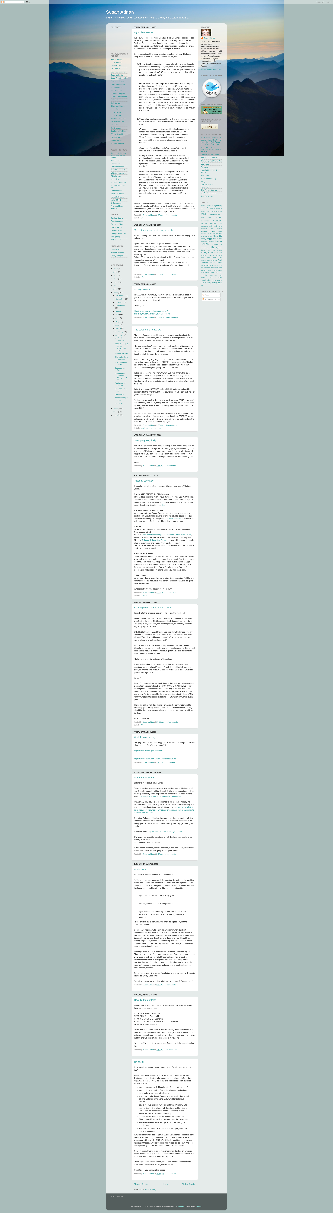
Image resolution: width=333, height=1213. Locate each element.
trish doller (218, 275)
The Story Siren (117, 224)
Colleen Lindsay (117, 167)
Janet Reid (115, 179)
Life (142, 218)
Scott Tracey (116, 128)
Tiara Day (214, 273)
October (119, 302)
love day (144, 595)
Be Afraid (204, 167)
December (120, 295)
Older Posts (188, 1184)
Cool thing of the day (145, 737)
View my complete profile (211, 69)
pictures (212, 263)
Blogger (199, 1206)
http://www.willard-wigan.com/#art (148, 751)
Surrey (220, 270)
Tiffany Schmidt (117, 134)
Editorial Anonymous (119, 173)
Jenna (205, 244)
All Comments (210, 299)
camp (202, 211)
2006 (115, 415)
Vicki (209, 280)
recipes (214, 265)
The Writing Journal (209, 190)
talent (202, 272)
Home (165, 1184)
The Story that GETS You (211, 161)
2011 (115, 286)
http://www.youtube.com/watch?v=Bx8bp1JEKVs (155, 759)
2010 (115, 289)
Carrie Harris (116, 66)
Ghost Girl (217, 236)
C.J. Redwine (116, 62)
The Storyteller (207, 196)
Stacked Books (117, 218)
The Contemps (117, 221)
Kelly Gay (114, 100)
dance (220, 226)
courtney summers (208, 224)
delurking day (207, 228)
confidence (205, 221)
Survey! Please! (142, 289)
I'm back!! (139, 1062)
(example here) (175, 519)
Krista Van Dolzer (118, 106)
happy (203, 239)
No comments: (172, 317)
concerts (218, 217)
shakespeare (205, 268)
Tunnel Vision (207, 278)
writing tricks (217, 283)
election (203, 233)
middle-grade (218, 253)
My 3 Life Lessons (143, 32)
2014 (115, 275)
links (203, 250)
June (118, 318)
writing (208, 282)
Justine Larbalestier (119, 97)
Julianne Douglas (118, 94)
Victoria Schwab (117, 143)
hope (220, 239)
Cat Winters (115, 69)
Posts (206, 295)
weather (219, 280)
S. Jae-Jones (116, 203)
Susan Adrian (120, 12)
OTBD (215, 260)
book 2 (204, 208)
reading (207, 265)
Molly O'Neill (116, 200)
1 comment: (170, 762)
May (118, 322)
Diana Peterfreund (118, 78)
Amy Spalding (116, 59)
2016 (115, 268)
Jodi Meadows (116, 90)
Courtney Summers (119, 72)
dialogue (219, 228)
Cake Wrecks (116, 249)
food (220, 233)
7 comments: (170, 274)
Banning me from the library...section (153, 607)
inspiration (211, 241)
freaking (204, 236)
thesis (207, 273)
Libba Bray (115, 109)
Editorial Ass (116, 176)
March (118, 328)
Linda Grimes (116, 115)
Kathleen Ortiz (116, 191)
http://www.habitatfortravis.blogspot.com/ (165, 831)
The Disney (205, 175)
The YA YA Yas (117, 227)
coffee (203, 217)
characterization (217, 211)
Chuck (220, 215)
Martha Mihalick (117, 194)
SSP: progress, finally (145, 440)
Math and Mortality (208, 179)
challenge (208, 211)
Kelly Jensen (116, 103)
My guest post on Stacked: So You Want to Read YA (211, 149)
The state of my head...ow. (148, 329)
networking (219, 255)
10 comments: (172, 722)
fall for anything (212, 233)
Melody (204, 253)
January (119, 335)
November (120, 299)
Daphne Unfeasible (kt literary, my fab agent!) (118, 155)
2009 (115, 293)
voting (214, 280)
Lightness (157, 428)
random (219, 263)
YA (142, 725)
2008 (115, 408)
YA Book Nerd (116, 230)
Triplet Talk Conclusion (210, 158)
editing (220, 231)
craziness (144, 428)
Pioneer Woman (117, 253)
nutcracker (204, 260)
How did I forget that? (145, 1000)
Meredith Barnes (117, 197)
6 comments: (171, 985)
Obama (210, 260)
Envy (203, 182)
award (208, 205)
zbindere (180, 1206)
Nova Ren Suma (117, 122)
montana (203, 255)
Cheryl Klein (115, 164)
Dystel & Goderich (118, 170)
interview (218, 241)
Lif (207, 248)
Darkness (205, 164)
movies (211, 255)
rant (202, 265)
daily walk (213, 226)
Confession (140, 869)
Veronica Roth (116, 140)
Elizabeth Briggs (117, 81)
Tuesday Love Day (143, 480)
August (119, 311)
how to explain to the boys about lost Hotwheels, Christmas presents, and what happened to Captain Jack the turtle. (164, 810)
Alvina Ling (115, 160)
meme (210, 253)
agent (202, 205)
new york (217, 258)
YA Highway (115, 237)
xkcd (112, 259)
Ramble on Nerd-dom (210, 155)
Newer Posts (141, 1184)
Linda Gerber (116, 112)
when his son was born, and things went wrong (161, 796)
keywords (215, 244)
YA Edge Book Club (118, 234)
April (118, 325)
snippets (214, 268)
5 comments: (170, 854)
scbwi (220, 265)
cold (210, 217)
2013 (115, 279)
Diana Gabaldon (117, 75)
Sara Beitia (115, 125)
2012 (115, 282)
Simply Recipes (117, 256)
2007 (115, 412)
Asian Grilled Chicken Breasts (154, 540)
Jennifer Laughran (118, 182)
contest (217, 220)
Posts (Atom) (150, 1189)
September (120, 306)
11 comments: (171, 592)
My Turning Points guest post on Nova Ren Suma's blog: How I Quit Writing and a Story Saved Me (211, 141)
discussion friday (208, 231)
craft (220, 223)
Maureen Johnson (118, 119)
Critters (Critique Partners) (207, 186)
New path (205, 258)
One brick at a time (144, 777)
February (120, 332)
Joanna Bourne (117, 87)
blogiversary (217, 206)
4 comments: (171, 466)
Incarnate (204, 241)
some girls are (212, 270)
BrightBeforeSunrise (216, 208)
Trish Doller (115, 137)
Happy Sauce (212, 239)
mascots (219, 250)
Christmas (213, 215)
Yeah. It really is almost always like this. (154, 230)
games (210, 236)
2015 (115, 272)
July (117, 315)
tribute (211, 275)
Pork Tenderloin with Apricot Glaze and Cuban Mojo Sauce (166, 535)
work (202, 283)
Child (204, 214)
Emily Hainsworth (118, 84)
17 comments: (171, 215)
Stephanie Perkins (118, 131)
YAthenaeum (116, 240)
